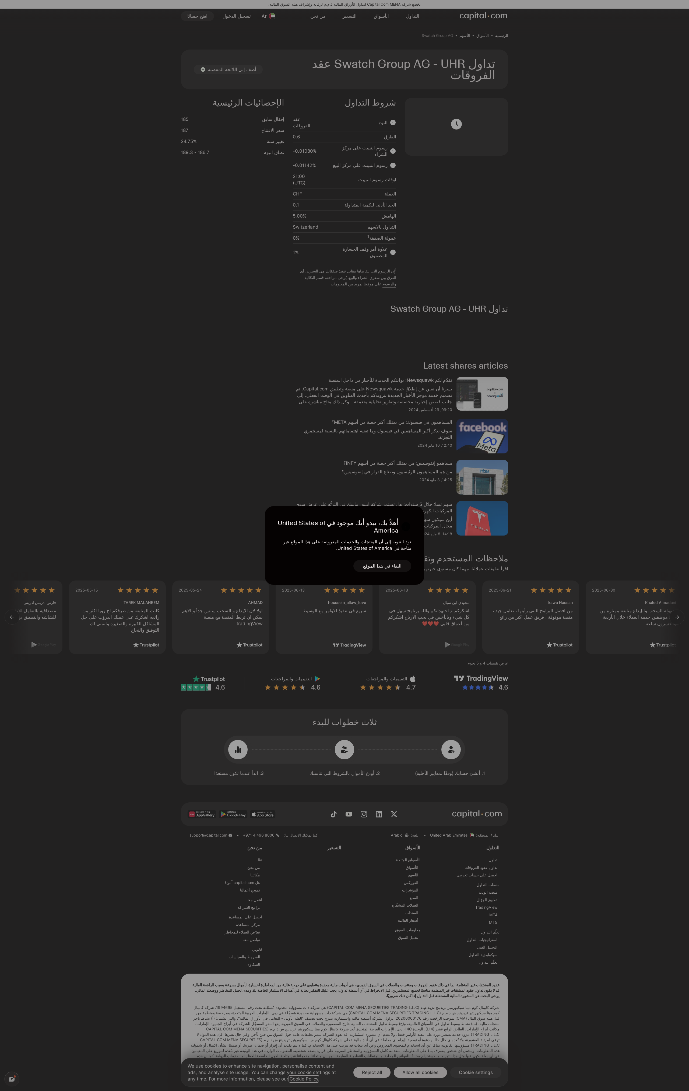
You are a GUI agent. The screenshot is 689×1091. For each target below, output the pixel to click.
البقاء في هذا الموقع (382, 566)
